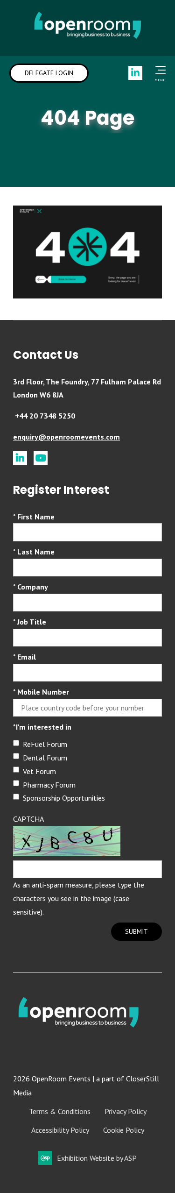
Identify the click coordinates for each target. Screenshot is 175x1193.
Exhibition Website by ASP (97, 1158)
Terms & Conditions (60, 1111)
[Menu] (159, 70)
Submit (136, 931)
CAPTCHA (28, 819)
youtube (41, 458)
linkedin (20, 458)
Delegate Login (49, 73)
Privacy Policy (126, 1111)
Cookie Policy (123, 1130)
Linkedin (135, 73)
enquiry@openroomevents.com (66, 436)
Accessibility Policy (60, 1130)
